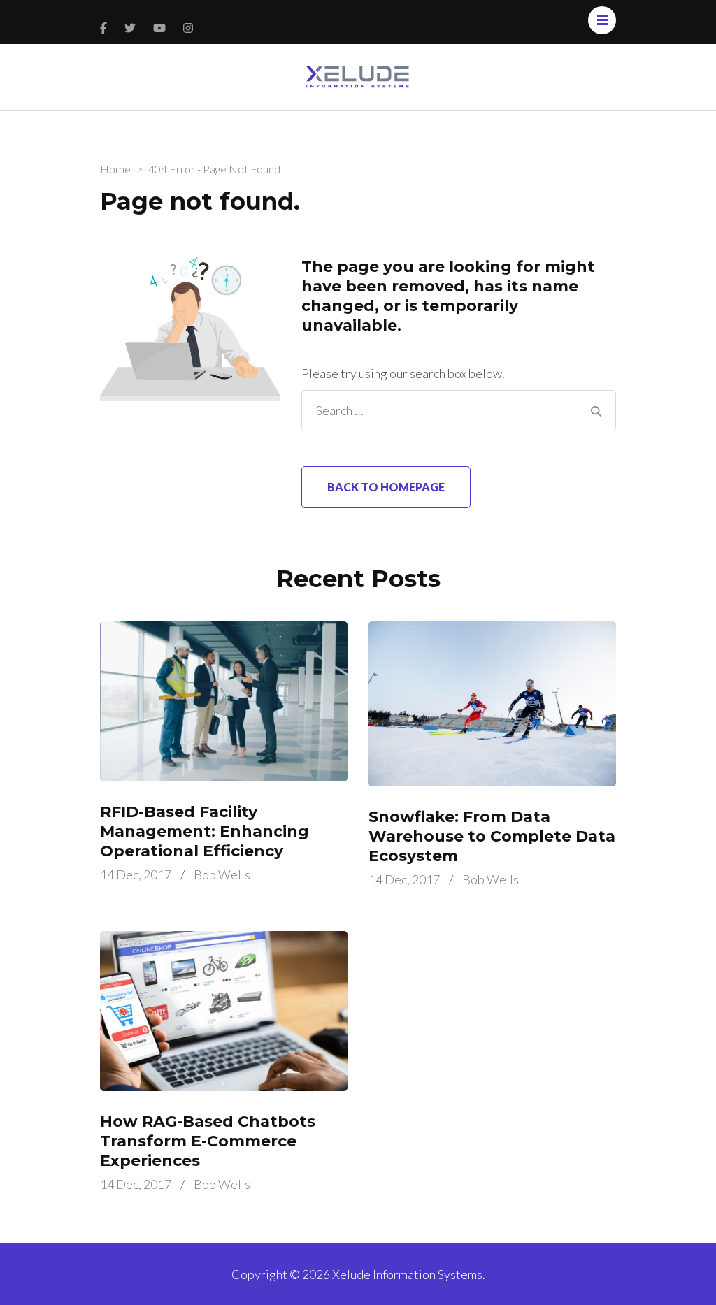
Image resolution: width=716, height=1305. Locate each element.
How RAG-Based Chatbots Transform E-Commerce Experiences (207, 1141)
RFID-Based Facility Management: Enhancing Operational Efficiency (204, 831)
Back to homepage (386, 486)
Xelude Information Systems (407, 1274)
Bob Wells (222, 874)
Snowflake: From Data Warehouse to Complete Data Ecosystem (491, 836)
